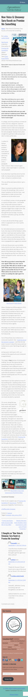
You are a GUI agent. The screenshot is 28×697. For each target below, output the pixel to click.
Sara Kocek (4, 42)
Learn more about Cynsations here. (13, 653)
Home (3, 28)
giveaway (8, 515)
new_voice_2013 (17, 515)
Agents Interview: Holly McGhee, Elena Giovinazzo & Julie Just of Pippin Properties (20, 525)
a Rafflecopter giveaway (8, 509)
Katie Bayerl (18, 303)
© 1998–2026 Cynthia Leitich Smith (14, 688)
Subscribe (8, 679)
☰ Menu (22, 2)
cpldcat (13, 559)
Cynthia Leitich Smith (17, 576)
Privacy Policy (14, 694)
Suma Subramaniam (8, 645)
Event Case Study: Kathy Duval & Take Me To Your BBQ (7, 522)
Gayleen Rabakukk (13, 643)
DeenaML (14, 543)
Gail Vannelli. (21, 649)
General (9, 513)
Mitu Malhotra (16, 647)
